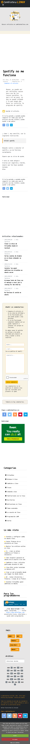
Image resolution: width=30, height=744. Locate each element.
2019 (22, 673)
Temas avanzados (12, 508)
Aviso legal (22, 695)
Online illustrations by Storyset (9, 707)
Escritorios (10, 500)
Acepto (15, 735)
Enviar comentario (11, 382)
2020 (15, 673)
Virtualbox (10, 475)
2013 (9, 682)
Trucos (8, 487)
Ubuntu (15, 650)
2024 (21, 667)
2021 (8, 673)
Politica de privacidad (7, 697)
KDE (19, 637)
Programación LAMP (12, 516)
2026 (8, 667)
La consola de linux (13, 512)
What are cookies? (15, 742)
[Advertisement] (15, 49)
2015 (15, 679)
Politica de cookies (19, 697)
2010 (22, 682)
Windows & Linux (12, 479)
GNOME (11, 637)
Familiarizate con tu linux (15, 496)
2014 (22, 679)
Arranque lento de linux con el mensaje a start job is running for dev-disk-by (13, 282)
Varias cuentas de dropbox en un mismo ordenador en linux (13, 258)
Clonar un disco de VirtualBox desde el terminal (11, 246)
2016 (8, 679)
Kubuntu (15, 641)
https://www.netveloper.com (15, 612)
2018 (11, 676)
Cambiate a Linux (12, 483)
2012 (16, 682)
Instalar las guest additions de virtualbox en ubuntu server (13, 270)
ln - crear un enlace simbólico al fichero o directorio (12, 552)
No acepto (15, 739)
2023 (11, 670)
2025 (15, 667)
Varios (8, 520)
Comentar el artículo (11, 83)
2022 (18, 670)
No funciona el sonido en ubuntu (12, 293)
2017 (18, 676)
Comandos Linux (11, 491)
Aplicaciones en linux (14, 504)
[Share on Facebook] (3, 125)
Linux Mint (15, 645)
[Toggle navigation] (3, 5)
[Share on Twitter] (7, 125)
